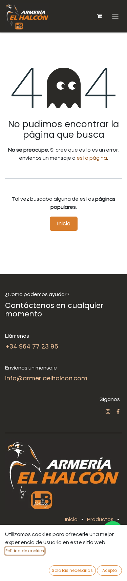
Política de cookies (24, 551)
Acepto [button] (109, 570)
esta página (92, 158)
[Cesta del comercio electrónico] (99, 16)
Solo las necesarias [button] (72, 570)
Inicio (63, 223)
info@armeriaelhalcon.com (46, 378)
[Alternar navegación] (115, 16)
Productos (100, 519)
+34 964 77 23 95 (31, 346)
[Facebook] (118, 411)
